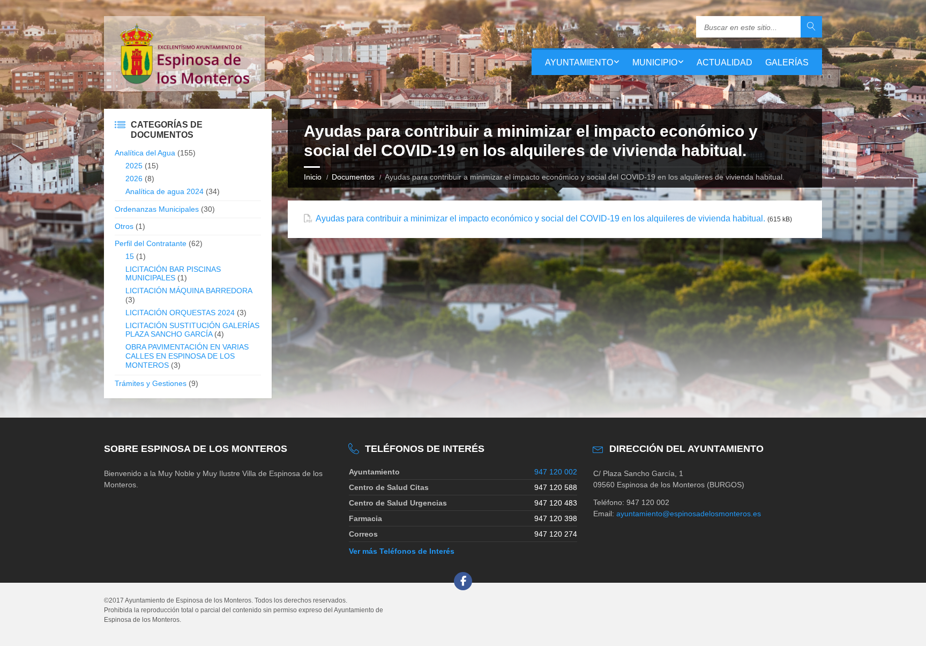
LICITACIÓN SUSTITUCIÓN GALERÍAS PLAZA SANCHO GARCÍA (192, 330)
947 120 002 (555, 471)
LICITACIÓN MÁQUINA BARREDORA (188, 290)
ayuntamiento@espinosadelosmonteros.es (688, 513)
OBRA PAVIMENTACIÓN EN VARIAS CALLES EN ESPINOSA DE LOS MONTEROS (187, 356)
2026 (134, 178)
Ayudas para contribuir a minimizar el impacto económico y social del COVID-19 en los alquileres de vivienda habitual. (540, 218)
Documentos (353, 177)
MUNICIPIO (654, 62)
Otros (124, 226)
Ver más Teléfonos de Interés (401, 551)
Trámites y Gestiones (150, 383)
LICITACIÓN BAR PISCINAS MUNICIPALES (173, 274)
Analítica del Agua (145, 152)
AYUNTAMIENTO (579, 62)
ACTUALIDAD (724, 62)
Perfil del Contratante (150, 243)
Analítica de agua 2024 (164, 191)
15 (129, 256)
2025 (134, 165)
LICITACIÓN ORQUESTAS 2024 (180, 312)
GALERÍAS (787, 62)
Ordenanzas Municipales (157, 209)
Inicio (313, 177)
